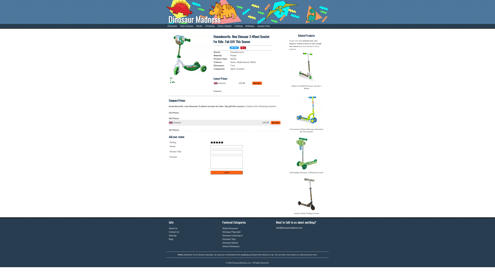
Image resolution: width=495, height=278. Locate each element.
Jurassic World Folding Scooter (306, 213)
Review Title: (176, 152)
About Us (173, 228)
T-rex (232, 65)
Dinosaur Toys (229, 239)
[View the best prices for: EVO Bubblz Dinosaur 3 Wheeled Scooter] (306, 169)
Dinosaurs (172, 26)
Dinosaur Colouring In (232, 235)
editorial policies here (308, 255)
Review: (173, 157)
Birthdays (250, 26)
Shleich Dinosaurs (230, 246)
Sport (232, 69)
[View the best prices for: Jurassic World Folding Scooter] (306, 209)
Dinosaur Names (230, 243)
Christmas (210, 26)
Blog (171, 239)
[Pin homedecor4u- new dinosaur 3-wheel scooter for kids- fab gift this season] (243, 48)
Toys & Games (186, 26)
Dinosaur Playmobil (231, 232)
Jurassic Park (263, 26)
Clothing (238, 26)
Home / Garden (225, 26)
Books (199, 26)
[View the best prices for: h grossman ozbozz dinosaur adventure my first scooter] (306, 125)
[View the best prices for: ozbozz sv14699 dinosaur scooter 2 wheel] (306, 82)
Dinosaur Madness (194, 19)
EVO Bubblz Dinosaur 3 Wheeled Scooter (306, 173)
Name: (173, 146)
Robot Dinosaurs (230, 228)
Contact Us (174, 232)
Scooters (240, 69)
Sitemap (172, 235)
